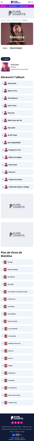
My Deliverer (11, 277)
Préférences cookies (19, 431)
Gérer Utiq (28, 429)
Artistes (8, 20)
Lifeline (10, 365)
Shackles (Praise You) (14, 343)
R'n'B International (17, 41)
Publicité (12, 431)
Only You (10, 351)
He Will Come (11, 299)
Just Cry (10, 358)
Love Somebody (12, 328)
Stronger (10, 262)
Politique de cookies (27, 426)
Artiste (5, 48)
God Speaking (12, 314)
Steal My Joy (11, 373)
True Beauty (11, 306)
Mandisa (17, 37)
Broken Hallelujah (13, 269)
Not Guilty (11, 284)
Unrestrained (12, 336)
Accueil (3, 20)
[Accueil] (15, 2)
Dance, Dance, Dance (14, 395)
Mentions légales (17, 426)
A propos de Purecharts (6, 426)
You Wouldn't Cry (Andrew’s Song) (17, 291)
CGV (24, 429)
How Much (11, 380)
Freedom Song (12, 402)
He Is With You (12, 388)
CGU (20, 429)
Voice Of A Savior (12, 321)
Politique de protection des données (10, 429)
